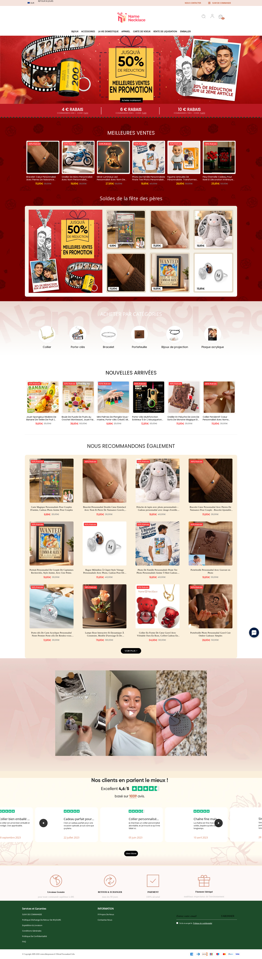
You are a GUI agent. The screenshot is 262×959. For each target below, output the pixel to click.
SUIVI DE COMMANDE (32, 914)
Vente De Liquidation (165, 31)
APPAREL (125, 31)
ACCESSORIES (88, 31)
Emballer (185, 31)
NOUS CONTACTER (193, 3)
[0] (221, 17)
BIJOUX (74, 31)
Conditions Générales (31, 930)
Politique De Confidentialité (34, 936)
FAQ (24, 941)
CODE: (82, 113)
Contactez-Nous (105, 919)
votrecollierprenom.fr (47, 954)
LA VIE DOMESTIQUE (108, 31)
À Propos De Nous (106, 914)
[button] (43, 823)
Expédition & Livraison (32, 925)
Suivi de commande (221, 3)
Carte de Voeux (141, 31)
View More (131, 853)
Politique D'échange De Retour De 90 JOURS (41, 919)
